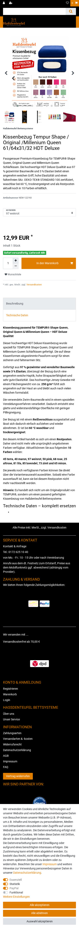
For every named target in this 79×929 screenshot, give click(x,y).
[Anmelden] (4, 3)
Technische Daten (17, 315)
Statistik (15, 884)
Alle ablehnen (39, 913)
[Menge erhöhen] (15, 260)
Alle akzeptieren (39, 905)
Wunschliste (14, 274)
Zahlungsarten (12, 733)
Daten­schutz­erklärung (27, 872)
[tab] (39, 304)
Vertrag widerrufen (18, 776)
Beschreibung (14, 303)
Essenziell (16, 879)
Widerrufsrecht (12, 744)
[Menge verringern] (15, 266)
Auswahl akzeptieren (40, 921)
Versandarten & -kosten (18, 738)
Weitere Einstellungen (16, 896)
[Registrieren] (11, 3)
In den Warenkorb (47, 263)
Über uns (8, 713)
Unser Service (11, 719)
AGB (6, 755)
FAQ (5, 767)
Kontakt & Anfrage (14, 546)
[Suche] (71, 11)
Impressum (10, 761)
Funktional (16, 892)
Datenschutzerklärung (17, 750)
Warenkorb (10, 694)
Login (6, 700)
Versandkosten (34, 284)
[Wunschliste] (67, 3)
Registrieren (10, 688)
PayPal (14, 888)
